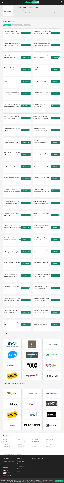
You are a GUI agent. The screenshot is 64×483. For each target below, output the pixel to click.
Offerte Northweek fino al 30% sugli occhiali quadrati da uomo (12, 226)
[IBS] (12, 344)
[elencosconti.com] (32, 2)
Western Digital (6, 446)
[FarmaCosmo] (51, 344)
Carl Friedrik (49, 444)
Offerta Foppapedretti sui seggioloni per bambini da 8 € (41, 202)
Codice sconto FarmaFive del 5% (12, 287)
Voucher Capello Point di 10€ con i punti (12, 263)
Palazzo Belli (35, 439)
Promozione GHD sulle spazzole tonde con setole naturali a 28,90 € (41, 32)
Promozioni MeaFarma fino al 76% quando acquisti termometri (41, 299)
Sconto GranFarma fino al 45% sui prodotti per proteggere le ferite (41, 44)
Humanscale (49, 441)
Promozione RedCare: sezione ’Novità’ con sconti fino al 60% (41, 166)
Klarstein (20, 444)
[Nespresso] (51, 414)
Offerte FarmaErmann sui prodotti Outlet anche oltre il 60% (11, 32)
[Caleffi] (32, 414)
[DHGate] (12, 393)
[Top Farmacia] (51, 354)
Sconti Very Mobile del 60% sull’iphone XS (40, 105)
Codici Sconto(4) (17, 25)
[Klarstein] (32, 425)
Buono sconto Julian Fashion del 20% (12, 129)
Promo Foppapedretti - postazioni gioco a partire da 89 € (41, 129)
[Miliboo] (12, 404)
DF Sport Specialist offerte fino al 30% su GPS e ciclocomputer (12, 178)
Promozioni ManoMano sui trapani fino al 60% (11, 69)
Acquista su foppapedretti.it (23, 10)
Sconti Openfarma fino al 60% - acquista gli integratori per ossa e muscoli (12, 105)
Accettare (58, 480)
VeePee (19, 449)
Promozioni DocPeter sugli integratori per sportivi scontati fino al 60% (41, 251)
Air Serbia (34, 446)
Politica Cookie (20, 468)
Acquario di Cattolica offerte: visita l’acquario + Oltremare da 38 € (12, 93)
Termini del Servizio (21, 466)
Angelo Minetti (21, 446)
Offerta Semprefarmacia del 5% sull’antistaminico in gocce (12, 44)
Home (4, 454)
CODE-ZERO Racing (37, 441)
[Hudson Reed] (32, 393)
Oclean (19, 439)
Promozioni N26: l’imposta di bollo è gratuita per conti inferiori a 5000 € (12, 202)
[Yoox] (32, 365)
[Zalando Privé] (12, 365)
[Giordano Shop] (51, 393)
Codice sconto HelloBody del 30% (41, 214)
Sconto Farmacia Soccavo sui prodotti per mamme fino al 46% (12, 238)
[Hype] (12, 354)
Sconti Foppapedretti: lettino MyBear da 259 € (41, 226)
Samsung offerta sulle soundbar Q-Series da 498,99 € (41, 275)
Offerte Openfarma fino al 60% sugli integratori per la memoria (12, 299)
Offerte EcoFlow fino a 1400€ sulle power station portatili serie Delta (12, 154)
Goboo (48, 446)
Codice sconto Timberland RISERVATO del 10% (40, 56)
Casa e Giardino (10, 454)
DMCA (18, 471)
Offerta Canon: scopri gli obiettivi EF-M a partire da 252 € (41, 153)
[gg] (42, 458)
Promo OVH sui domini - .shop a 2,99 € (12, 81)
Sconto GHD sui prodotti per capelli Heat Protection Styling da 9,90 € (12, 117)
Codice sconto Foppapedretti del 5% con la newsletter (41, 323)
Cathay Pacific (49, 439)
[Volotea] (32, 375)
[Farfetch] (51, 375)
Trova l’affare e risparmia (26, 33)
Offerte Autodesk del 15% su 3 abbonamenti (12, 214)
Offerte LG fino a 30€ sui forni (41, 262)
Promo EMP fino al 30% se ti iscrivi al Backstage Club (41, 178)
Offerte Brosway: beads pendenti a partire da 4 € (10, 275)
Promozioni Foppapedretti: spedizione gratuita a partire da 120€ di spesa (41, 311)
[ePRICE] (12, 375)
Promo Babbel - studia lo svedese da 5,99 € (10, 311)
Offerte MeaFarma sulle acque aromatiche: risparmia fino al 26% (41, 141)
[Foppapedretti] (8, 11)
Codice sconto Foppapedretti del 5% (12, 323)
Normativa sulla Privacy (22, 463)
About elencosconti (21, 461)
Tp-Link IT (5, 439)
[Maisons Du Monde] (51, 404)
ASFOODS (5, 449)
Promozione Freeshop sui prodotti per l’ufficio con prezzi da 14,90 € (12, 190)
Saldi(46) (27, 25)
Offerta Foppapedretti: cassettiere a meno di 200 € (40, 81)
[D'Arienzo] (32, 344)
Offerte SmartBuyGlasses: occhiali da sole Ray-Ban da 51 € (41, 117)
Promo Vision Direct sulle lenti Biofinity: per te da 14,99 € (12, 141)
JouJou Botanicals (22, 441)
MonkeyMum (6, 444)
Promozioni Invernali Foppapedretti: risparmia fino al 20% (41, 190)
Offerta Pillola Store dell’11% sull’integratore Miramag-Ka (11, 251)
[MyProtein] (32, 354)
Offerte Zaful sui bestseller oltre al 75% (41, 69)
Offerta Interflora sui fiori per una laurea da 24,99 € (41, 238)
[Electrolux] (51, 425)
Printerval (34, 444)
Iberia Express (6, 441)
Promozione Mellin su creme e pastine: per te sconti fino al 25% (41, 287)
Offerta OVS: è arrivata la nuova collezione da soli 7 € (12, 56)
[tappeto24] (32, 404)
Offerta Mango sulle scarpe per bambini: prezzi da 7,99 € (12, 166)
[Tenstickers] (12, 425)
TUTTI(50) (7, 25)
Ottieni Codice (55, 57)
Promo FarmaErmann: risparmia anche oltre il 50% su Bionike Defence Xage (41, 93)
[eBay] (51, 365)
